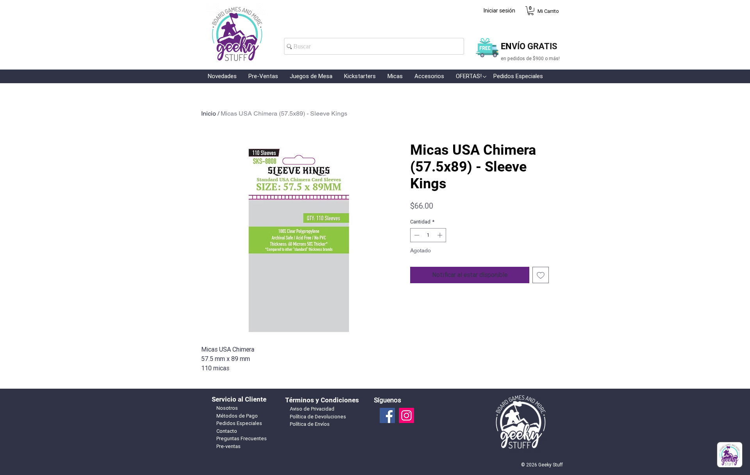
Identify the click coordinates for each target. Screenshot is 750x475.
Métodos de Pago (237, 416)
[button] (530, 10)
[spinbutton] (428, 235)
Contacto (226, 431)
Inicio (208, 113)
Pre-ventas (228, 446)
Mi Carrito (548, 11)
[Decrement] (416, 235)
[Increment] (440, 235)
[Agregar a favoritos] (540, 275)
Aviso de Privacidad (312, 409)
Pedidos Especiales (239, 423)
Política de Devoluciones (318, 417)
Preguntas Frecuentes (241, 438)
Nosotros (227, 408)
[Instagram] (406, 415)
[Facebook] (387, 415)
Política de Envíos (310, 424)
